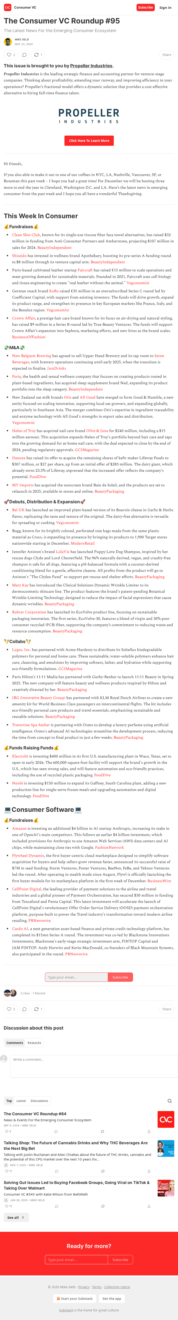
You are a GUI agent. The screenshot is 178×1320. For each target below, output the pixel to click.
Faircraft (86, 270)
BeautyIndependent (54, 248)
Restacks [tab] (34, 1043)
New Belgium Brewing (31, 356)
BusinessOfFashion (28, 337)
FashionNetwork (109, 848)
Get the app (111, 1298)
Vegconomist (138, 283)
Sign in (165, 7)
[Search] (169, 1100)
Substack (66, 1310)
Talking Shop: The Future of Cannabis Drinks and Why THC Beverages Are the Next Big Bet (76, 1146)
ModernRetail (83, 543)
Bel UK (18, 510)
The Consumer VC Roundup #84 (35, 1114)
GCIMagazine (87, 450)
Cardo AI (20, 929)
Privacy (83, 1287)
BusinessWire (159, 881)
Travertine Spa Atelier (31, 725)
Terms (97, 1287)
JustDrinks (56, 368)
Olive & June (97, 431)
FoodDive (37, 477)
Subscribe (145, 7)
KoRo (54, 291)
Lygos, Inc (21, 650)
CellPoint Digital (26, 889)
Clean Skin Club (26, 235)
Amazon (20, 829)
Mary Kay (20, 585)
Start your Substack (77, 1298)
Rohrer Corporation (29, 612)
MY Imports (23, 485)
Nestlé (18, 783)
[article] (89, 1122)
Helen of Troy (24, 431)
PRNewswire (39, 921)
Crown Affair (23, 318)
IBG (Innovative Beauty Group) (38, 698)
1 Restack (38, 993)
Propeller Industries (91, 65)
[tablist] (24, 1042)
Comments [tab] (14, 1043)
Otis (68, 397)
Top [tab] (9, 1101)
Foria (16, 377)
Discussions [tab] (39, 1101)
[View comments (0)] (24, 54)
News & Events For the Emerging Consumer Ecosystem (47, 1120)
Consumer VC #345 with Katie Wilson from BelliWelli (46, 1194)
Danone (19, 458)
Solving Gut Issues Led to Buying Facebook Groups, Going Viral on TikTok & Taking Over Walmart (76, 1185)
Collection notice (117, 1287)
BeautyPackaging (109, 491)
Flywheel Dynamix (28, 856)
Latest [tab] (21, 1101)
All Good (87, 397)
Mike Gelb (22, 39)
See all (13, 1217)
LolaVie (63, 552)
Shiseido (20, 256)
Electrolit (20, 756)
